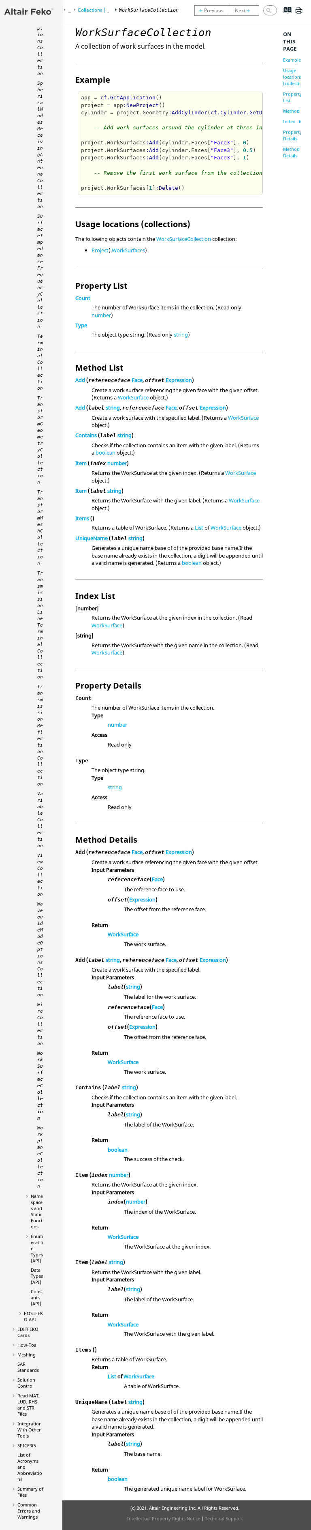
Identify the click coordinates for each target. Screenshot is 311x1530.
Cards (27, 1332)
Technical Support (224, 1518)
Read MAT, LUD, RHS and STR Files (28, 1405)
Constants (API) (37, 1297)
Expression (179, 380)
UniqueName (91, 538)
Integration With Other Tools (29, 1430)
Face (137, 380)
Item (81, 463)
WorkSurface (133, 397)
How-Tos (26, 1345)
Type (81, 325)
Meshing (26, 1355)
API (33, 1316)
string (181, 334)
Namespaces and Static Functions (37, 1211)
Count (82, 298)
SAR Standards (28, 1367)
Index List (293, 121)
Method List (295, 111)
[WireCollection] (210, 10)
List (199, 527)
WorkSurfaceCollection (183, 238)
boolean (105, 452)
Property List (292, 97)
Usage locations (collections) (296, 76)
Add (80, 380)
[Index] (285, 16)
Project (100, 250)
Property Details (292, 135)
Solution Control (26, 1383)
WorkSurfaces (128, 250)
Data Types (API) (37, 1276)
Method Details (291, 152)
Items (82, 518)
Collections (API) (96, 9)
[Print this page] (298, 13)
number (101, 315)
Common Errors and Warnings (28, 1511)
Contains (86, 435)
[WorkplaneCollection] (245, 10)
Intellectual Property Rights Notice (163, 1518)
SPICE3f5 (26, 1445)
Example (292, 60)
